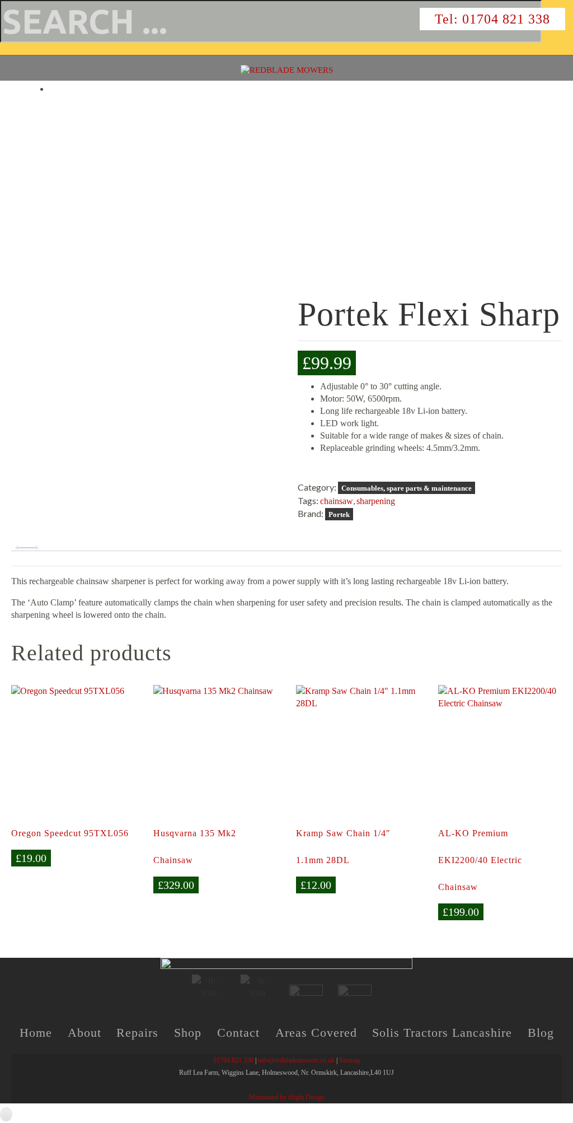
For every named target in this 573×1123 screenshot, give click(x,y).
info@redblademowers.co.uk (296, 1060)
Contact (238, 1033)
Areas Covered (316, 1033)
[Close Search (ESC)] (6, 49)
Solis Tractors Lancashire (442, 1033)
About (84, 1033)
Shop (187, 1033)
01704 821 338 (506, 19)
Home (36, 1033)
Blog (541, 1033)
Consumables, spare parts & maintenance (406, 488)
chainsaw (336, 501)
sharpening (375, 501)
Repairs (137, 1033)
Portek (339, 514)
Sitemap (349, 1060)
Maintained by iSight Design (286, 1097)
